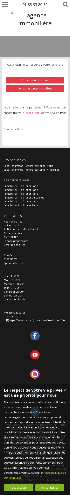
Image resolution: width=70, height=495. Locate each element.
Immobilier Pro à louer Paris (21, 186)
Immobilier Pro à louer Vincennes (24, 197)
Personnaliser (49, 487)
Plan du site (11, 316)
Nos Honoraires (13, 221)
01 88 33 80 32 (35, 4)
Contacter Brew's (14, 129)
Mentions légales (14, 312)
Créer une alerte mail (35, 80)
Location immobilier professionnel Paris (28, 165)
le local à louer (31, 113)
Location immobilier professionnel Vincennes (32, 169)
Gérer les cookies (14, 244)
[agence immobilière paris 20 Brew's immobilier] (35, 39)
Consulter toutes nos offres (35, 88)
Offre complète (13, 233)
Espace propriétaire (16, 241)
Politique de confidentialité (21, 229)
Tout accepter (19, 487)
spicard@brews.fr (14, 263)
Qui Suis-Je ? (11, 225)
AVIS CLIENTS (11, 237)
